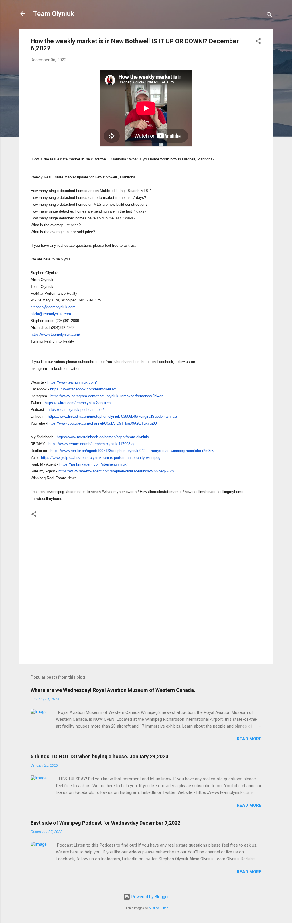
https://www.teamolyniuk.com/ (55, 334)
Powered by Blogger (149, 896)
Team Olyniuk (53, 14)
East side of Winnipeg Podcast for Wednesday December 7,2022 (105, 823)
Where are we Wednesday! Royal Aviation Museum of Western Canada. (113, 690)
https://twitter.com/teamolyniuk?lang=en (78, 403)
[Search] (269, 15)
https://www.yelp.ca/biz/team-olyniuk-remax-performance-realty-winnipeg (100, 457)
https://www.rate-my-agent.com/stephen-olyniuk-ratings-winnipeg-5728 (116, 471)
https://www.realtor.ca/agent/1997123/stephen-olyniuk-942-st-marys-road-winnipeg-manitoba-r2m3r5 (132, 451)
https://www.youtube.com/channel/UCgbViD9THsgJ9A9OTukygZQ (102, 423)
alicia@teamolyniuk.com (51, 314)
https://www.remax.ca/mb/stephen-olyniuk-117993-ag (91, 444)
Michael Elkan (158, 908)
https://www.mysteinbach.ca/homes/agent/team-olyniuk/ (103, 437)
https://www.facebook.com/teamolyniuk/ (83, 389)
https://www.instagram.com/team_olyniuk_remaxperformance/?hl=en (106, 396)
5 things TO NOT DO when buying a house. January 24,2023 (99, 756)
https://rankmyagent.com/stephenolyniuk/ (93, 464)
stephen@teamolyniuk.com (53, 307)
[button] (258, 42)
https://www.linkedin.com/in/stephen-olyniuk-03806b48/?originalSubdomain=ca (112, 416)
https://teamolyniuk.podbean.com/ (76, 409)
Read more (249, 738)
